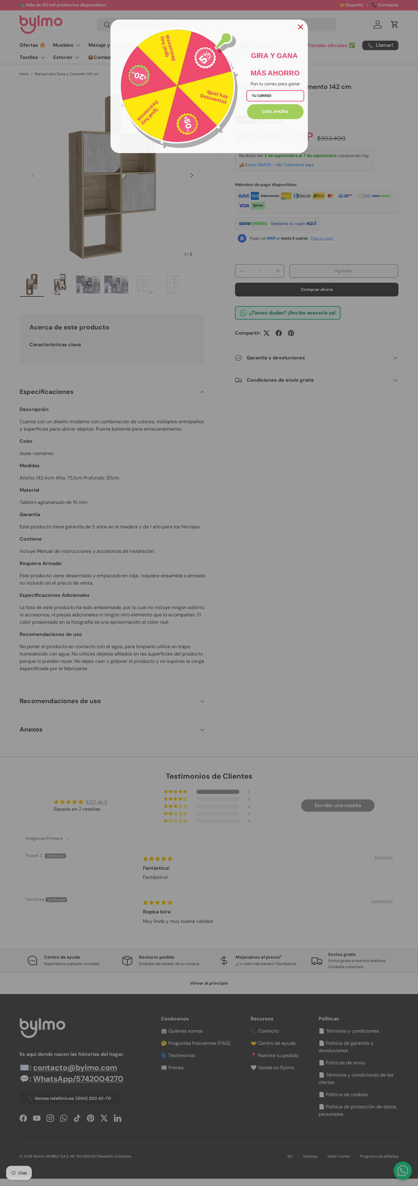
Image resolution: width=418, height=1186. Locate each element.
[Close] (300, 27)
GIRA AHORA (275, 111)
